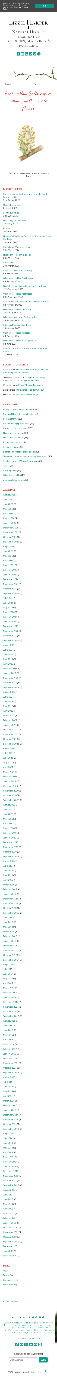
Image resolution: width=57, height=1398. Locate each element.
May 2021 (8, 762)
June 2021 (8, 757)
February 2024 (10, 617)
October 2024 (10, 588)
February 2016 (10, 1049)
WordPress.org (10, 1284)
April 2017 (8, 983)
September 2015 (11, 1072)
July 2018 (7, 917)
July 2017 (7, 969)
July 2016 (7, 1025)
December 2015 (10, 1058)
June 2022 (8, 701)
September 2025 (11, 541)
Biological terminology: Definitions (19, 409)
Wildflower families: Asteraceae (17, 293)
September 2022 (11, 687)
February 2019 (10, 889)
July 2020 (7, 809)
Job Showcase (46, 1322)
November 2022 (11, 678)
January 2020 (9, 837)
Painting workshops (12, 442)
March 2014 (9, 1157)
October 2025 (10, 537)
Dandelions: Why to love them (17, 247)
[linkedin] (26, 54)
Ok (44, 6)
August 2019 (9, 861)
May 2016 (8, 1035)
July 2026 (7, 499)
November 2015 (11, 1063)
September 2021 (11, 743)
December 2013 (10, 1171)
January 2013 (9, 1223)
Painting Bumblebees (12, 212)
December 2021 (10, 729)
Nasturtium (8, 262)
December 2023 (10, 626)
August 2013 (9, 1190)
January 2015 (9, 1110)
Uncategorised (10, 470)
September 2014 (11, 1129)
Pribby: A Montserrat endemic (17, 325)
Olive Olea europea (12, 205)
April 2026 (8, 513)
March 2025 (9, 565)
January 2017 (9, 997)
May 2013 (8, 1204)
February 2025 (10, 570)
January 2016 (9, 1053)
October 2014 (10, 1124)
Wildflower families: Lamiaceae (17, 309)
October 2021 (10, 739)
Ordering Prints (43, 1327)
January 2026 (9, 523)
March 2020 (9, 828)
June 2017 (8, 974)
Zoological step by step (14, 480)
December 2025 (10, 527)
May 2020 (8, 819)
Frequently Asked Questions (21, 1332)
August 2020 (9, 804)
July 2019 (7, 866)
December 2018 (10, 898)
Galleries (17, 1322)
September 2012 (11, 1241)
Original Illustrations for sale (28, 1325)
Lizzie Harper (28, 22)
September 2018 (11, 913)
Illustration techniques (13, 437)
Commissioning (30, 1322)
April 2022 (8, 711)
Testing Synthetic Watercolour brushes (21, 461)
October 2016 (10, 1011)
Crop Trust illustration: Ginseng (17, 270)
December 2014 (10, 1114)
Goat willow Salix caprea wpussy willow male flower (28, 101)
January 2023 (9, 673)
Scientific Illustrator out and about (19, 451)
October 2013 (10, 1180)
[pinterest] (34, 54)
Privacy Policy (44, 1332)
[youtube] (22, 54)
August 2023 (9, 645)
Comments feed (10, 1280)
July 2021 (7, 753)
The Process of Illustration (18, 1330)
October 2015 (10, 1067)
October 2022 (10, 682)
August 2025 (9, 546)
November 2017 (11, 950)
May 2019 (8, 875)
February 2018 (10, 936)
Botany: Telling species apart (16, 423)
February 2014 (10, 1161)
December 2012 (10, 1227)
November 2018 (11, 903)
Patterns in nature (11, 447)
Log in (6, 1270)
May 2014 (8, 1147)
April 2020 (8, 823)
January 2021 (9, 781)
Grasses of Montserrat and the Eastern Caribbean (26, 301)
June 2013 (8, 1199)
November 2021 (11, 734)
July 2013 (7, 1194)
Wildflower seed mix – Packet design (20, 317)
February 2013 (10, 1218)
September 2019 (11, 856)
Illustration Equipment (13, 433)
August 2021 (9, 748)
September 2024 (11, 593)
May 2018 (8, 927)
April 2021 (8, 767)
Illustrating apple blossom (15, 220)
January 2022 (9, 725)
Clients (11, 1327)
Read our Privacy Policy (15, 8)
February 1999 (10, 1255)
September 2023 (11, 640)
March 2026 (9, 518)
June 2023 (8, 654)
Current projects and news (15, 428)
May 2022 (8, 706)
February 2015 (10, 1105)
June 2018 (8, 922)
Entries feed (8, 1275)
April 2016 (8, 1039)
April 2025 (8, 560)
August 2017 (9, 964)
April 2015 (8, 1096)
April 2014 (8, 1152)
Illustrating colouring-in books (17, 254)
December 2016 (10, 1002)
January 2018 (9, 941)
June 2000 (8, 1251)
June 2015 (8, 1086)
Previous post (12, 1301)
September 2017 (11, 960)
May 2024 (8, 607)
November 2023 (11, 631)
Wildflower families (12, 475)
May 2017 (8, 978)
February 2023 (10, 668)
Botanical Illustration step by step (18, 414)
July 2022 (7, 696)
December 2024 (10, 579)
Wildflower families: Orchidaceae (18, 278)
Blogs (7, 1325)
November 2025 (11, 532)
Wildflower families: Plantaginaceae (19, 340)
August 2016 (9, 1021)
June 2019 (8, 870)
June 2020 (8, 814)
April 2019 (8, 880)
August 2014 (9, 1133)
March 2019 (9, 884)
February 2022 (10, 720)
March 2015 (9, 1100)
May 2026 (8, 509)
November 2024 (11, 584)
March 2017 (9, 988)
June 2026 (8, 504)
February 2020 (10, 833)
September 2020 (11, 800)
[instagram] (38, 54)
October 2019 (10, 851)
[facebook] (18, 54)
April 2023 (8, 664)
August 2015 (9, 1077)
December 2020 (10, 786)
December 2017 (10, 945)
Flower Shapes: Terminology (31, 385)
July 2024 (7, 598)
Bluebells (7, 228)
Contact (49, 1325)
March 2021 (9, 772)
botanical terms (10, 418)
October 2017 (10, 955)
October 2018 (10, 908)
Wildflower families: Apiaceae (16, 333)
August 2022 (9, 692)
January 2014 (9, 1166)
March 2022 (9, 715)
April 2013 (8, 1208)
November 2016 (11, 1007)
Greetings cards (24, 1327)
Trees (5, 465)
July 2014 (7, 1138)
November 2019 (11, 847)
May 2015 (8, 1091)
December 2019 (10, 842)
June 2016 (8, 1030)
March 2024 (9, 612)
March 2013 (9, 1213)
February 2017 (10, 992)
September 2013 (11, 1185)
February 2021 (10, 776)
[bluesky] (30, 54)
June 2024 (8, 603)
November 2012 (11, 1232)
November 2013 (11, 1176)
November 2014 (11, 1119)
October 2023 (10, 635)
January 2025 (9, 574)
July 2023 (7, 650)
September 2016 (11, 1016)
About (7, 1322)
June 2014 (8, 1143)
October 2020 (10, 795)
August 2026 (9, 494)
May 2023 (8, 659)
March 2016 (9, 1044)
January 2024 (9, 621)
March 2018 (9, 931)
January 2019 (9, 894)
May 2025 (8, 556)
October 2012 (10, 1237)
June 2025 (8, 551)
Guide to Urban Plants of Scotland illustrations (24, 286)
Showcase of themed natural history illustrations (25, 456)
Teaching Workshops (44, 1330)
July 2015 (7, 1082)
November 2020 (11, 790)
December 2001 (10, 1246)
